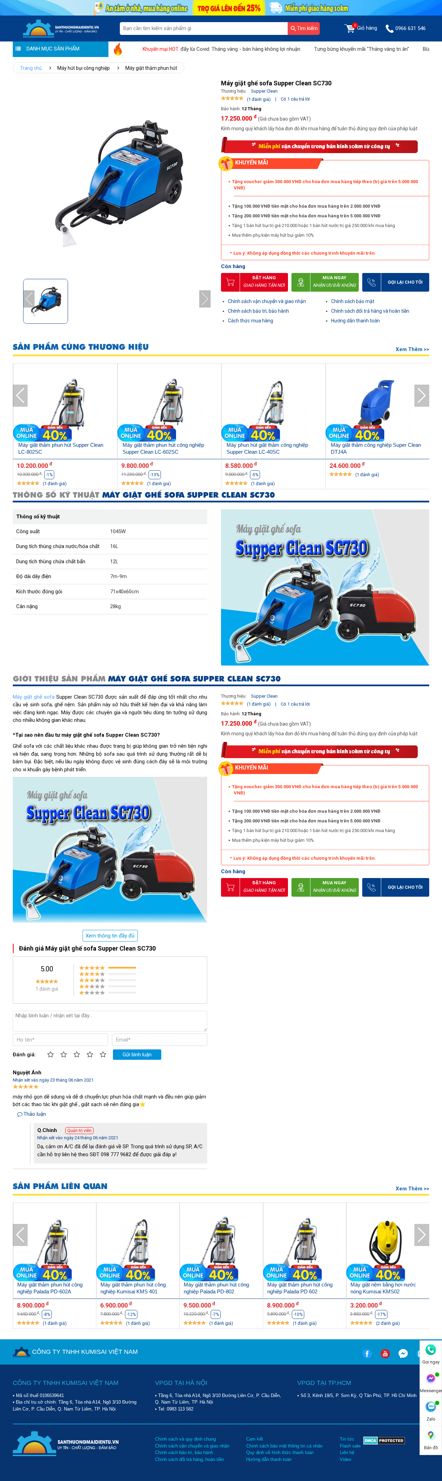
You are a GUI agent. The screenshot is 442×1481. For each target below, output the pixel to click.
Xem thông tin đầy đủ (110, 936)
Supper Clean (264, 91)
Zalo (430, 1419)
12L (114, 561)
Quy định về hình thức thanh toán (280, 1452)
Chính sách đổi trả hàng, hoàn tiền (189, 1459)
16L (114, 546)
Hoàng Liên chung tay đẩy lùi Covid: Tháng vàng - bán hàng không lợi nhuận (186, 49)
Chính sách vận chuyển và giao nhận (267, 301)
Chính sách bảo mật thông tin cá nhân (284, 1446)
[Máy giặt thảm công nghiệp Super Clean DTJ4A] (378, 406)
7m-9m (118, 576)
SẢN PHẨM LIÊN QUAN (60, 1186)
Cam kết (254, 1439)
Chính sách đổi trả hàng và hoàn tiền (370, 311)
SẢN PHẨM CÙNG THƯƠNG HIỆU (81, 347)
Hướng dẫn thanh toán (355, 320)
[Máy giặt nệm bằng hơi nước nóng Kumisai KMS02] (388, 1245)
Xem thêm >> (412, 349)
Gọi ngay (431, 1362)
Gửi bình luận (137, 1054)
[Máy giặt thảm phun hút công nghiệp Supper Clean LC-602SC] (169, 406)
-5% (255, 474)
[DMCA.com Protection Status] (384, 1449)
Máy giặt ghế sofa (34, 697)
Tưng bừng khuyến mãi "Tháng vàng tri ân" (332, 49)
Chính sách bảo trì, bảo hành (258, 311)
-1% (49, 474)
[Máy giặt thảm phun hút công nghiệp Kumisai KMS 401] (138, 1245)
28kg (115, 606)
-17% (381, 1314)
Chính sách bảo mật (352, 301)
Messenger (431, 1390)
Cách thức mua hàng (250, 320)
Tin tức (347, 1439)
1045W (118, 531)
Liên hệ (347, 1452)
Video (345, 1459)
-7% (215, 1314)
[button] (205, 299)
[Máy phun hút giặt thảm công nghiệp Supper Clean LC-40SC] (273, 406)
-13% (154, 474)
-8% (47, 1314)
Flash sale (350, 1446)
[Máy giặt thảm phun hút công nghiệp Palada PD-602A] (54, 1245)
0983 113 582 (180, 1409)
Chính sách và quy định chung (185, 1439)
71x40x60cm (124, 591)
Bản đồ (431, 1447)
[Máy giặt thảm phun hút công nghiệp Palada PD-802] (221, 1245)
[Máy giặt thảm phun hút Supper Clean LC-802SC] (65, 406)
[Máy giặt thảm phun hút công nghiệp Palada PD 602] (304, 1245)
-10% (298, 1314)
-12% (131, 1314)
